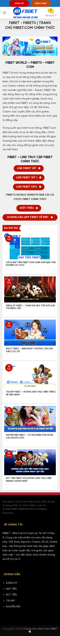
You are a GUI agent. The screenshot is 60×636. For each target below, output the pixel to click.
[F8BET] (25, 13)
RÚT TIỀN (11, 594)
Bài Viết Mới (11, 228)
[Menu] (4, 13)
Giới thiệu (7, 502)
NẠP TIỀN (11, 588)
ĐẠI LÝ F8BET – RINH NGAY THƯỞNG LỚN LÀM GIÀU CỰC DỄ (29, 350)
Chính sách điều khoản (27, 502)
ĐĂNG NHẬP (41, 3)
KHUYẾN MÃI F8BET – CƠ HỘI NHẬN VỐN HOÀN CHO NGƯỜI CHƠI (29, 436)
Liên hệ (42, 505)
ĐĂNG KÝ (19, 3)
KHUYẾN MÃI (13, 606)
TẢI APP (10, 600)
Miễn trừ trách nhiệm (24, 505)
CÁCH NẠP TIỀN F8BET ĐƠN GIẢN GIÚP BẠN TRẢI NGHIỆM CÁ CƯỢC (31, 263)
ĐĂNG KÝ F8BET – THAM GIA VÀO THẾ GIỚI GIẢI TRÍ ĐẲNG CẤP (30, 307)
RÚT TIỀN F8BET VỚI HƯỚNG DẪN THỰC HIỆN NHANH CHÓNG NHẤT (29, 479)
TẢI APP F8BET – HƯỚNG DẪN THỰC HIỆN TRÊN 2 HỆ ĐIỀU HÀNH (31, 393)
